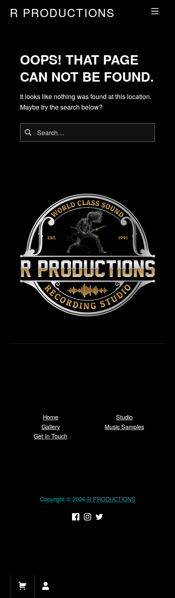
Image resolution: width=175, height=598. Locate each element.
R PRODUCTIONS (111, 498)
